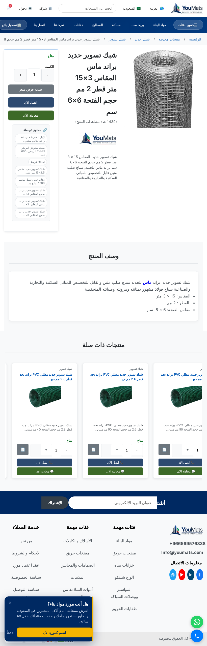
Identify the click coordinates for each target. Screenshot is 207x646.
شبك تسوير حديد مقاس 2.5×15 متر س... (31, 170)
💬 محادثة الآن (118, 471)
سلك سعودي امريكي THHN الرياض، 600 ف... (33, 151)
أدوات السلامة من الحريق (78, 593)
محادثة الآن (31, 115)
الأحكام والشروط (26, 552)
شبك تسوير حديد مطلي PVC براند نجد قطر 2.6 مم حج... (119, 376)
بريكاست (138, 25)
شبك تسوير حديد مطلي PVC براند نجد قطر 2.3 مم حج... (48, 376)
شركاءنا (59, 25)
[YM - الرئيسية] (186, 8)
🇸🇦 (132, 8)
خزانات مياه (124, 565)
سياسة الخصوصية (26, 577)
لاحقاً (10, 632)
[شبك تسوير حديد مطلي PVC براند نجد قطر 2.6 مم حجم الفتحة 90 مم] (117, 402)
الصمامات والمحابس (78, 565)
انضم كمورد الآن (54, 632)
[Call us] (197, 636)
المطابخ (97, 25)
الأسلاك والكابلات (77, 540)
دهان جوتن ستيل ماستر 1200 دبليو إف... (31, 181)
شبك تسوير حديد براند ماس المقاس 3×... (32, 192)
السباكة (117, 25)
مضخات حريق (124, 552)
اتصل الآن (31, 102)
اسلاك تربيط (38, 162)
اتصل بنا (39, 25)
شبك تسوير (138, 369)
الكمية (49, 66)
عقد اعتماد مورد (26, 565)
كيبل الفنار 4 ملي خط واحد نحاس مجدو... (32, 138)
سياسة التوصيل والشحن (26, 593)
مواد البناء (160, 25)
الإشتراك (55, 503)
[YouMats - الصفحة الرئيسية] (98, 138)
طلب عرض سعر (31, 89)
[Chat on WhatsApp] (197, 622)
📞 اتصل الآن (118, 462)
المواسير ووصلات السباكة (124, 593)
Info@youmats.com (186, 552)
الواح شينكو (124, 577)
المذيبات (78, 577)
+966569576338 (186, 543)
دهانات (78, 25)
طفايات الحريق (124, 608)
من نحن (25, 540)
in (190, 574)
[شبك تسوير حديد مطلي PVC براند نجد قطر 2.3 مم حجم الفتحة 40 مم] (47, 402)
